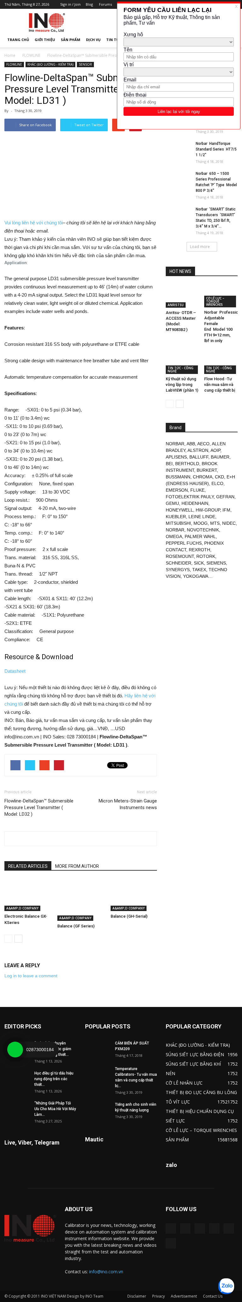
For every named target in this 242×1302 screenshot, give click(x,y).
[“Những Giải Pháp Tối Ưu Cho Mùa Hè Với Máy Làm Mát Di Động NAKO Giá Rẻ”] (17, 1109)
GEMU (172, 503)
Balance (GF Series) (76, 926)
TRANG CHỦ (18, 39)
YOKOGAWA (195, 576)
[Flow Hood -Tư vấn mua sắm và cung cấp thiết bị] (221, 362)
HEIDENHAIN (195, 503)
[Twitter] (229, 1228)
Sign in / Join (70, 4)
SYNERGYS (178, 569)
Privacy (158, 1296)
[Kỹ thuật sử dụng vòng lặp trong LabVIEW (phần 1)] (182, 362)
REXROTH (199, 549)
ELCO (217, 483)
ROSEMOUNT (180, 556)
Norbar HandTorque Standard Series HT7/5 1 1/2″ (216, 149)
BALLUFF (198, 456)
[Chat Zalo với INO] (226, 1286)
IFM (226, 509)
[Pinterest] (200, 1228)
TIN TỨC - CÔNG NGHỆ (180, 369)
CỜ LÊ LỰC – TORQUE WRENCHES (215, 301)
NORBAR (175, 443)
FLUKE (197, 490)
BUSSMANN (178, 476)
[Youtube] (171, 1243)
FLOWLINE (31, 55)
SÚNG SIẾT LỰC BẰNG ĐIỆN (195, 1054)
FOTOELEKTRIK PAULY (190, 496)
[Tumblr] (214, 1228)
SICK (199, 562)
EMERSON (177, 490)
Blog (89, 4)
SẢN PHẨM (70, 39)
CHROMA (202, 476)
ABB (191, 443)
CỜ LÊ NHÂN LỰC (184, 1083)
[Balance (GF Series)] (80, 900)
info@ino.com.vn (106, 1272)
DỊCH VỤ (93, 39)
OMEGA (174, 536)
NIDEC (229, 523)
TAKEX (199, 569)
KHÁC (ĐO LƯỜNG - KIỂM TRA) (50, 64)
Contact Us (212, 1296)
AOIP (215, 450)
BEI (169, 463)
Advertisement (184, 1296)
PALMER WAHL (200, 536)
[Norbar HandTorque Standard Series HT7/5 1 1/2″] (178, 149)
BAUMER (220, 456)
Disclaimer (136, 1296)
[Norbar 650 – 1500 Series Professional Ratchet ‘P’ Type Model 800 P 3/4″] (178, 179)
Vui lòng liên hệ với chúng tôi (33, 222)
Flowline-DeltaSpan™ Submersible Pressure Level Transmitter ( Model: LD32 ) (38, 807)
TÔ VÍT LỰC (178, 1102)
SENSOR (85, 64)
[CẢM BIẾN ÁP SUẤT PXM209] (97, 1049)
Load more (200, 246)
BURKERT (207, 470)
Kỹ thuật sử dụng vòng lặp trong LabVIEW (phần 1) (182, 384)
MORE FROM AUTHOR (77, 866)
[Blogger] (171, 1228)
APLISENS (176, 456)
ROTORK (205, 556)
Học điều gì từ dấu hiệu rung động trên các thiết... (53, 1079)
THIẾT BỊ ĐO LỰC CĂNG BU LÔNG (201, 1092)
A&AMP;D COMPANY (22, 908)
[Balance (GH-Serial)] (134, 895)
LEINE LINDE (201, 516)
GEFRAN (225, 496)
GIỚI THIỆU (45, 39)
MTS (215, 523)
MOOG (200, 523)
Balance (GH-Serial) (129, 916)
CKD (219, 476)
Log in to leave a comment (30, 975)
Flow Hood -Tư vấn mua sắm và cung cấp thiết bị (219, 384)
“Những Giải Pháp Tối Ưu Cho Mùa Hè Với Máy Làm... (55, 1109)
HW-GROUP (208, 509)
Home (9, 55)
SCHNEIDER (178, 562)
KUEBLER (176, 516)
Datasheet (15, 671)
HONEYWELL (179, 509)
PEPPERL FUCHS (184, 543)
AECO (203, 443)
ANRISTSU (176, 305)
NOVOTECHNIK (203, 529)
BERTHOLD (187, 463)
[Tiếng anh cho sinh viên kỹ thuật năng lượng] (97, 1110)
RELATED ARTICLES (28, 866)
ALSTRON (197, 450)
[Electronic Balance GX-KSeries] (27, 895)
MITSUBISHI (178, 523)
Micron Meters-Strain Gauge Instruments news (128, 804)
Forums (105, 4)
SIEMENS (216, 562)
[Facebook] (185, 1228)
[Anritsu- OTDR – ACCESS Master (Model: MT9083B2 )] (182, 296)
